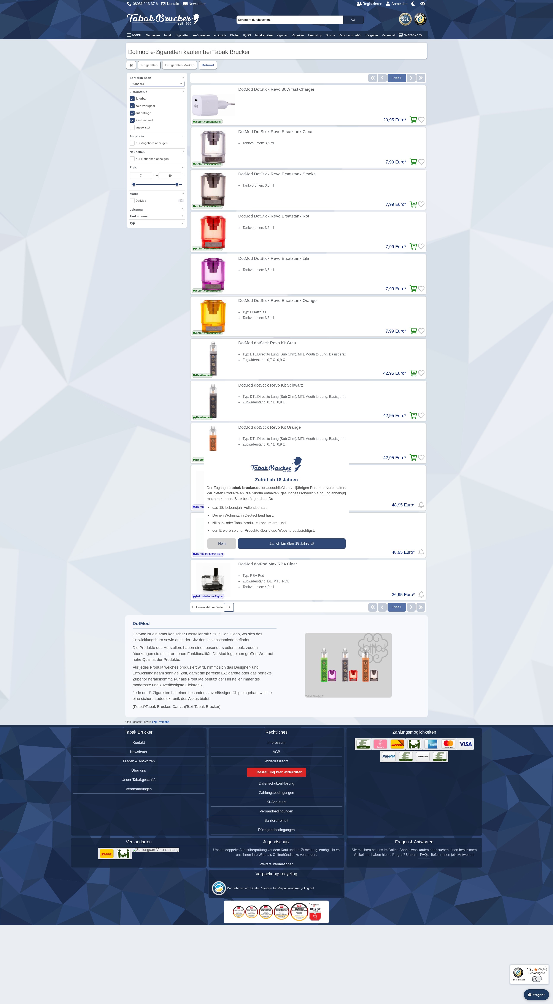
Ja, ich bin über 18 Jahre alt (291, 543)
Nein (222, 543)
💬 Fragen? (536, 995)
